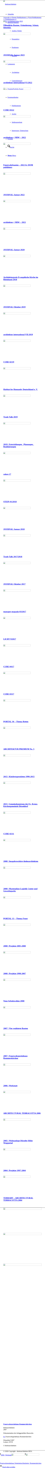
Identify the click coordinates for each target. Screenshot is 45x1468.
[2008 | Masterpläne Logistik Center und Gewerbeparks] (17, 868)
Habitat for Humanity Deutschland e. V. (20, 389)
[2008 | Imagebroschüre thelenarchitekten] (17, 840)
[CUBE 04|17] (17, 646)
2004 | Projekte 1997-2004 (14, 1170)
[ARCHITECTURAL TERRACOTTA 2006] (17, 1092)
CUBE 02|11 (8, 834)
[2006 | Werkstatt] (17, 1065)
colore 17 (7, 474)
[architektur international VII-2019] (17, 314)
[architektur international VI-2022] (17, 62)
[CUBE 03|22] (17, 89)
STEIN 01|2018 (10, 502)
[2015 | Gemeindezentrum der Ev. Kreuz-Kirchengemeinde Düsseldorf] (17, 783)
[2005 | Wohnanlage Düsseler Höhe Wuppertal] (17, 1120)
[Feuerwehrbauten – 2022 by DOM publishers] (17, 144)
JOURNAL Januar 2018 (14, 529)
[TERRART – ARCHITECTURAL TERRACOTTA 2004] (17, 1177)
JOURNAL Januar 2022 (14, 195)
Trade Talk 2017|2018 (12, 557)
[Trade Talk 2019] (17, 396)
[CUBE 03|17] (17, 673)
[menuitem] (25, 14)
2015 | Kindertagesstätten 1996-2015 (19, 776)
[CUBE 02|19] (17, 341)
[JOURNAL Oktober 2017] (17, 563)
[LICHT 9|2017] (17, 618)
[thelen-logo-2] (9, 4)
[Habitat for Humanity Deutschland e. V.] (17, 369)
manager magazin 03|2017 (14, 612)
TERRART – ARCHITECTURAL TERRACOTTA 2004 (18, 1199)
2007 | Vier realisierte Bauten (15, 1028)
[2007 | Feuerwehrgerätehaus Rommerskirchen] (17, 1035)
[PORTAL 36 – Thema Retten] (17, 701)
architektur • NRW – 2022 (14, 137)
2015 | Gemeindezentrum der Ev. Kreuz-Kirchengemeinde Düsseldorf (20, 805)
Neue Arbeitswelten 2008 (13, 1001)
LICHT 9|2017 (9, 639)
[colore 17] (17, 453)
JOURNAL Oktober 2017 (14, 584)
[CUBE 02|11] (17, 813)
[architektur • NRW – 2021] (17, 201)
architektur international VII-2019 (18, 334)
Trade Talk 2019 (10, 417)
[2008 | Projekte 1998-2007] (17, 953)
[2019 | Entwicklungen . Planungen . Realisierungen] (17, 424)
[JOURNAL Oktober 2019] (17, 286)
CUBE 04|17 (8, 667)
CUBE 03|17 (8, 694)
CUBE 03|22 (8, 110)
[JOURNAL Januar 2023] (17, 34)
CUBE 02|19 (8, 362)
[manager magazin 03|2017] (17, 591)
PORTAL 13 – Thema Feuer (15, 918)
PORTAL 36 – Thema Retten (15, 721)
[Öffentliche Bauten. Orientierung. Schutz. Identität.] (13, 21)
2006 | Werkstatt (10, 1086)
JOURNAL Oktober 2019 (14, 307)
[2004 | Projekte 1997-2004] (17, 1150)
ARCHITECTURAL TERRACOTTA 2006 (22, 1113)
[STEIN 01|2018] (17, 481)
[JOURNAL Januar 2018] (17, 508)
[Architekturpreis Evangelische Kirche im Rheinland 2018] (17, 256)
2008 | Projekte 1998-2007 (14, 973)
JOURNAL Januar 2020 (14, 250)
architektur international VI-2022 (17, 82)
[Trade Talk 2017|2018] (17, 536)
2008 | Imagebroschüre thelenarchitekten (20, 861)
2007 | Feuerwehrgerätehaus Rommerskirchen (15, 1057)
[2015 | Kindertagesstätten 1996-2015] (17, 756)
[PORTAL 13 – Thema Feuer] (17, 898)
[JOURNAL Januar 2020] (17, 229)
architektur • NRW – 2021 (14, 222)
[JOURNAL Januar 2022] (17, 174)
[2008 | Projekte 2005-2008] (17, 925)
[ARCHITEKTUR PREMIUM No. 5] (17, 728)
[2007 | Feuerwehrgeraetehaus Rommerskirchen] (22, 1209)
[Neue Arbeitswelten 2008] (17, 980)
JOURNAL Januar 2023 (14, 55)
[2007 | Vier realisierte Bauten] (17, 1008)
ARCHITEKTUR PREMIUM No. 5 (18, 749)
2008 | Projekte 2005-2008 (14, 946)
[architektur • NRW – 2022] (17, 117)
